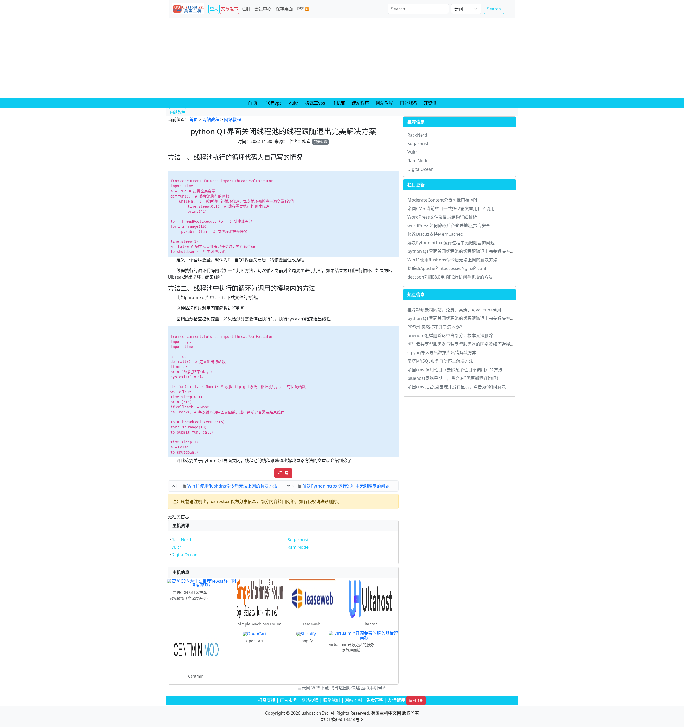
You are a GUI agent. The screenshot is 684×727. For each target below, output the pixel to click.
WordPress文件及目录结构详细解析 (442, 217)
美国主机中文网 (386, 713)
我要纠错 (320, 142)
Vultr (176, 547)
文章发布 (229, 9)
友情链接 (396, 700)
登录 (214, 9)
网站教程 (210, 119)
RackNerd (181, 540)
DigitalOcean (184, 555)
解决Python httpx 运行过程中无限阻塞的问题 (346, 486)
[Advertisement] (342, 57)
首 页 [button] (253, 103)
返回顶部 (416, 700)
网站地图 (353, 700)
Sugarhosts (299, 540)
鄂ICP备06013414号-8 (342, 719)
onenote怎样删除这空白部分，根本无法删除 (450, 335)
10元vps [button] (274, 103)
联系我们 (331, 700)
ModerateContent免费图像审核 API (442, 200)
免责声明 (374, 700)
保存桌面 (284, 9)
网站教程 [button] (384, 103)
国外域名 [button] (408, 103)
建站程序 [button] (360, 103)
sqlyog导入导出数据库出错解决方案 (441, 352)
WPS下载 (320, 688)
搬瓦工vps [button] (315, 103)
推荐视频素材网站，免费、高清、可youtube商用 (454, 310)
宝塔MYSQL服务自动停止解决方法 (440, 361)
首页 (193, 119)
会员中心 (262, 9)
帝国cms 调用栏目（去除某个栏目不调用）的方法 (454, 370)
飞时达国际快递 (345, 688)
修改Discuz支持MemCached (435, 234)
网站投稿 (309, 700)
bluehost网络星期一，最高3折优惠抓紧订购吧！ (453, 378)
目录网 (303, 688)
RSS (301, 9)
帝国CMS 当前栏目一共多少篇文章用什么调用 (451, 208)
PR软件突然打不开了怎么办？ (435, 327)
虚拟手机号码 (374, 688)
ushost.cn (311, 713)
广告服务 (288, 700)
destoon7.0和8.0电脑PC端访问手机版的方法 (450, 277)
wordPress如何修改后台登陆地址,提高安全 (448, 226)
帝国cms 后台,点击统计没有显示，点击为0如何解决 (456, 387)
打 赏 (283, 473)
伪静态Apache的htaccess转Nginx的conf (447, 268)
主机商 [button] (338, 103)
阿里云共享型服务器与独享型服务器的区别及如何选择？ (460, 344)
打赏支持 (266, 700)
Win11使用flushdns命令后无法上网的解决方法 (232, 486)
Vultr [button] (293, 103)
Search (494, 9)
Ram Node (298, 547)
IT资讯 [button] (430, 103)
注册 (246, 9)
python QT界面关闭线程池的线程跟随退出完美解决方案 (460, 251)
